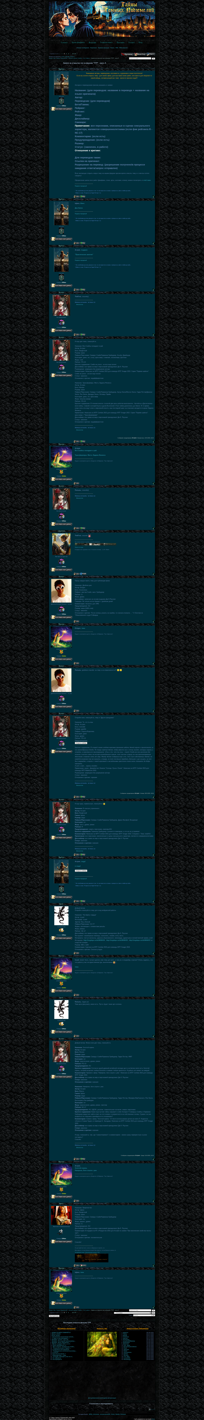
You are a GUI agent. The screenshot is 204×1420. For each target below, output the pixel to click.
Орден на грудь (79, 547)
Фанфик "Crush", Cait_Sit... (60, 1339)
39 (105, 1203)
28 (101, 576)
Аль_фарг (127, 1345)
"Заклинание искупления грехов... (63, 1336)
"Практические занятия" (84, 254)
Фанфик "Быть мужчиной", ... (61, 1342)
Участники (93, 47)
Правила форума (103, 47)
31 (102, 713)
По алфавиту (57, 1358)
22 (105, 245)
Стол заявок (86, 58)
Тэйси (125, 1334)
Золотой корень (81, 1168)
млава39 (67, 56)
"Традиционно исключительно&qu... (64, 1351)
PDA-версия (123, 47)
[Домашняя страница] (83, 1265)
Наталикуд (127, 1359)
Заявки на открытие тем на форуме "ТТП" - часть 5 (105, 58)
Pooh (125, 1348)
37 (101, 1038)
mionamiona (127, 1352)
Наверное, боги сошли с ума (86, 1170)
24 (73, 53)
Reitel (125, 1351)
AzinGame (126, 1339)
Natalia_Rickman (120, 1414)
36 (103, 997)
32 (102, 799)
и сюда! (78, 866)
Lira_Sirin (127, 1356)
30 (101, 665)
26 (105, 486)
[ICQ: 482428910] (82, 196)
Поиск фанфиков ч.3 (59, 1345)
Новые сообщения (83, 47)
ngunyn (125, 1338)
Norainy (126, 1355)
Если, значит (56, 1335)
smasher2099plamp (129, 1341)
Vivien (113, 1414)
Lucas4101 (127, 1358)
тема (83, 628)
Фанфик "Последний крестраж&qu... (63, 1341)
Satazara (126, 1349)
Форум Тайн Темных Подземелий (58, 58)
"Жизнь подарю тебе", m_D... (61, 1344)
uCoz (153, 1419)
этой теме (147, 180)
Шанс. (82, 203)
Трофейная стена (79, 1252)
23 (105, 292)
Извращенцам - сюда (59, 1355)
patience (125, 1332)
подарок (84, 250)
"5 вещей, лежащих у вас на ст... (63, 1356)
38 (101, 1161)
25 (75, 53)
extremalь (96, 1414)
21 (105, 199)
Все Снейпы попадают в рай (86, 450)
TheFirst (72, 56)
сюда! (83, 861)
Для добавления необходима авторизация (102, 1398)
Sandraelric (126, 1342)
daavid (125, 1335)
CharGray (126, 1336)
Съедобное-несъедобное (61, 1349)
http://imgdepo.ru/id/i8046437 (139, 940)
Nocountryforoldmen (130, 1346)
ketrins (126, 1353)
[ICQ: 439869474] (82, 334)
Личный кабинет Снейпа (75, 58)
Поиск (112, 47)
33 (103, 857)
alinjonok (126, 1344)
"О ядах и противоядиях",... (61, 1338)
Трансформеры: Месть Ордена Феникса (90, 455)
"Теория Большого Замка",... (62, 1348)
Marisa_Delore (56, 1334)
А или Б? (55, 1352)
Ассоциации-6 (57, 1359)
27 (105, 530)
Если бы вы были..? (59, 1353)
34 (105, 903)
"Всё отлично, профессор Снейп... (63, 1346)
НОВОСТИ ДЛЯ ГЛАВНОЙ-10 (61, 1332)
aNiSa (90, 1414)
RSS (117, 47)
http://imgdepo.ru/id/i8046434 (94, 940)
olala (62, 56)
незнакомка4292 (105, 1414)
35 (103, 955)
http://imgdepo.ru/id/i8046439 (117, 940)
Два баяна (79, 208)
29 (101, 624)
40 (103, 1268)
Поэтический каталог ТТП (92, 1252)
